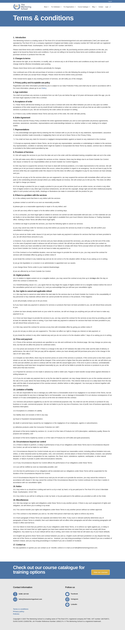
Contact (101, 7)
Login (106, 7)
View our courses (101, 572)
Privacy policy (18, 611)
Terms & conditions (20, 609)
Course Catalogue (83, 7)
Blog (93, 7)
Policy (44, 88)
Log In (110, 1)
